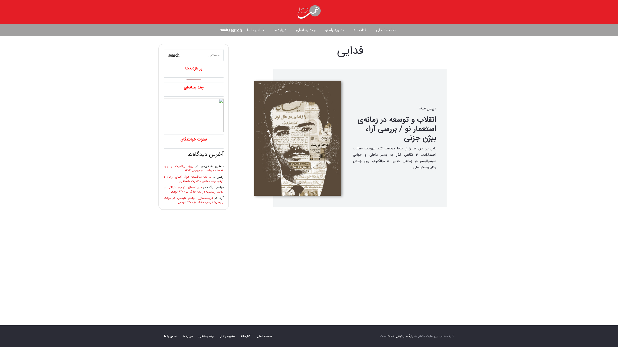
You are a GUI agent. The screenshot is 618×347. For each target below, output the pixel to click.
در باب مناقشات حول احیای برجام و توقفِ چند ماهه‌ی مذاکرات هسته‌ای (194, 179)
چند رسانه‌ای (206, 336)
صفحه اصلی (264, 336)
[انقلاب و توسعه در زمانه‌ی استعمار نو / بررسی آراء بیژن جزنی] (297, 138)
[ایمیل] (224, 30)
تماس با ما (170, 336)
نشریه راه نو (227, 336)
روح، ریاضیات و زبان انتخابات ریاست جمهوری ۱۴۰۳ (194, 168)
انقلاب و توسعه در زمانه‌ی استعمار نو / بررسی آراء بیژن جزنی (397, 129)
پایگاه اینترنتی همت (400, 336)
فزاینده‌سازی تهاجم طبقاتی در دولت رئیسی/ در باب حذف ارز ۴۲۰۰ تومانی (194, 189)
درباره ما (188, 336)
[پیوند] (309, 12)
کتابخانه (246, 336)
